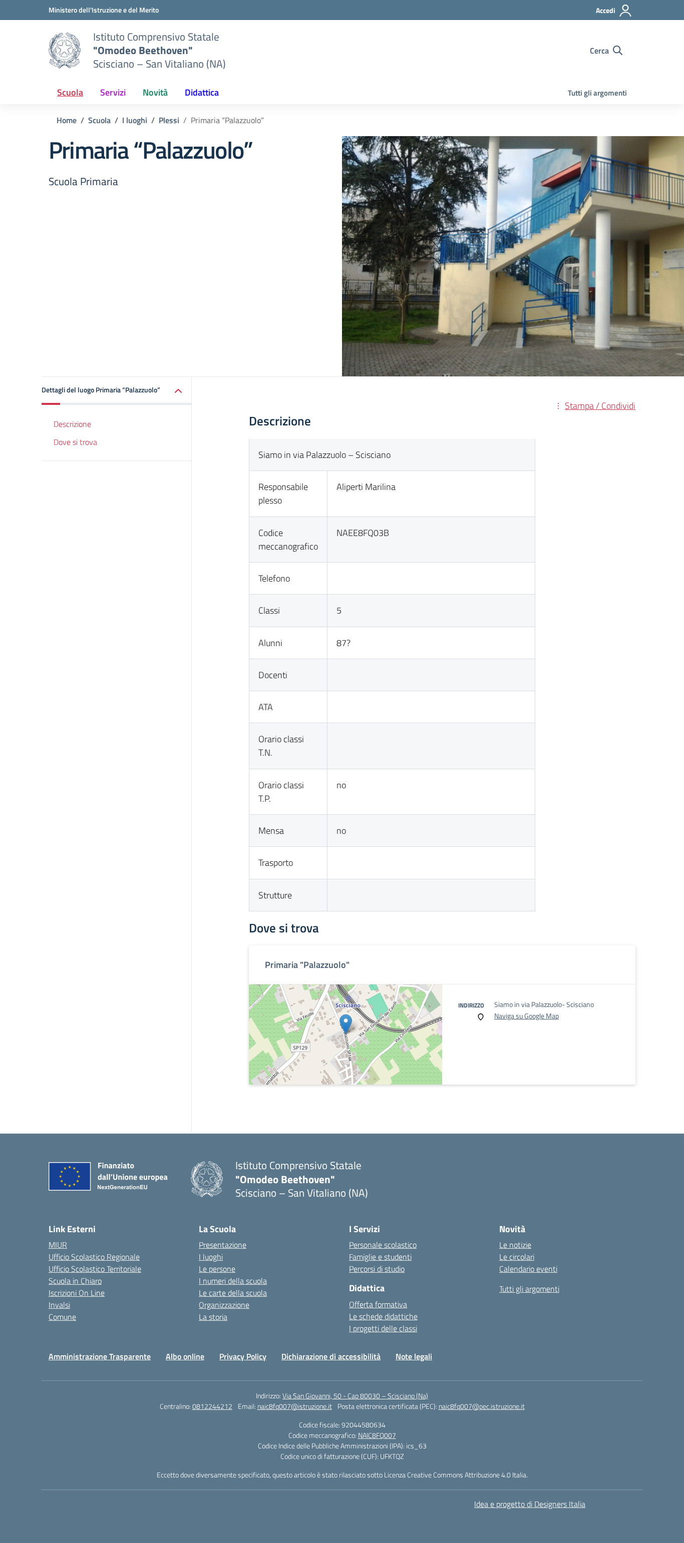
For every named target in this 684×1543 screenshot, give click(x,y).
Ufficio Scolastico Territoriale (95, 1269)
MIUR (58, 1245)
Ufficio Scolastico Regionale (94, 1257)
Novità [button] (155, 92)
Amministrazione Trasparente (100, 1356)
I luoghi (211, 1257)
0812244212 (212, 1406)
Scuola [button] (70, 92)
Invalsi (59, 1305)
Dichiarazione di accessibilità (331, 1356)
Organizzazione (224, 1305)
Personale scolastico (383, 1245)
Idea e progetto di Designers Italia (529, 1504)
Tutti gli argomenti (597, 93)
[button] (117, 390)
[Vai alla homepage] (65, 51)
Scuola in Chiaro (75, 1281)
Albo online (185, 1356)
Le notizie (515, 1245)
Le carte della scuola (233, 1293)
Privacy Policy (242, 1356)
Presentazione (222, 1245)
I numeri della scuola (233, 1281)
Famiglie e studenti (380, 1257)
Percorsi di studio (377, 1269)
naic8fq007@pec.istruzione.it (482, 1406)
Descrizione (72, 423)
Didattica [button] (202, 92)
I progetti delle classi (383, 1328)
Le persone (217, 1269)
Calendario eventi (528, 1269)
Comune (62, 1317)
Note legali (414, 1356)
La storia (213, 1317)
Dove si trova (75, 442)
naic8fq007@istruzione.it (294, 1406)
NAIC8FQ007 (377, 1435)
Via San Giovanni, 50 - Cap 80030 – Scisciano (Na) (355, 1395)
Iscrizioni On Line (77, 1293)
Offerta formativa (378, 1304)
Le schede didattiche (383, 1316)
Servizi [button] (113, 92)
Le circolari (516, 1257)
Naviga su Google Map (526, 1015)
